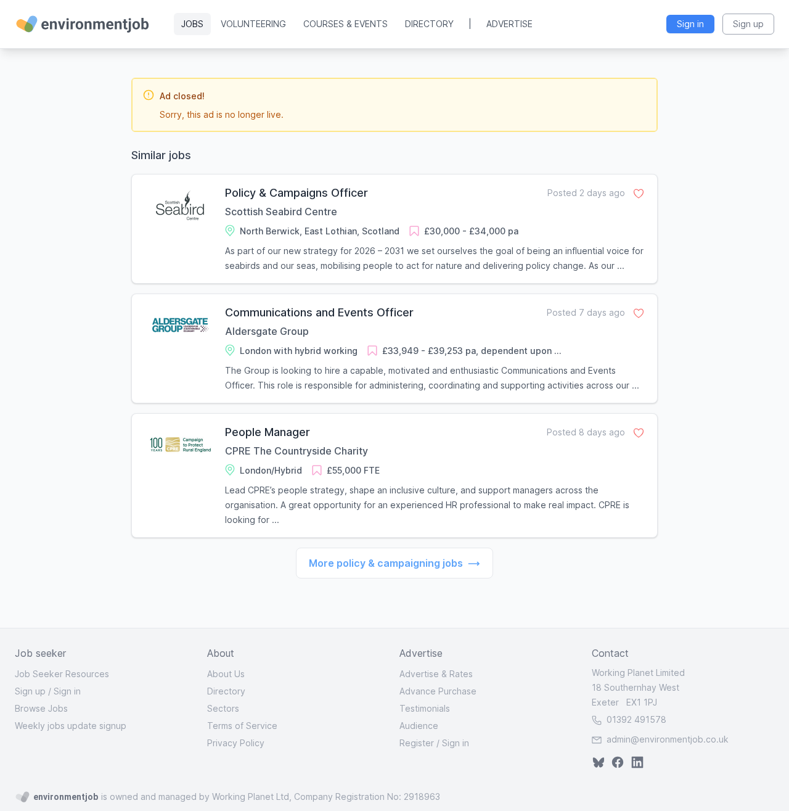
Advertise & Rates (436, 674)
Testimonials (424, 708)
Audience (418, 725)
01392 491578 (635, 719)
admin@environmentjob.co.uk (668, 739)
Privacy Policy (235, 743)
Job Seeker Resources (62, 674)
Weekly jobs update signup (70, 725)
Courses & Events (345, 24)
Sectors (223, 708)
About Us (226, 674)
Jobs (192, 24)
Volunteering (253, 24)
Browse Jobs (41, 708)
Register (416, 743)
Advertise (509, 24)
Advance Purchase (437, 691)
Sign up (30, 691)
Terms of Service (242, 725)
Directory (429, 24)
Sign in (67, 691)
